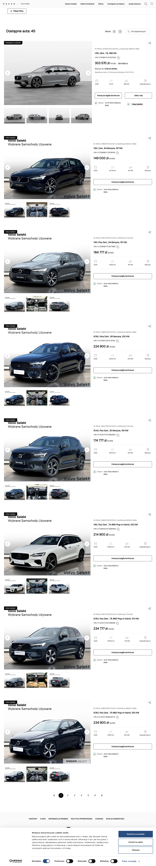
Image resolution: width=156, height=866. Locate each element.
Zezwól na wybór (135, 842)
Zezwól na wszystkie (135, 834)
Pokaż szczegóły (129, 861)
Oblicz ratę (138, 95)
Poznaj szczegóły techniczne (108, 95)
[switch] (69, 861)
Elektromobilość (87, 4)
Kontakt (33, 819)
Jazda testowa (134, 4)
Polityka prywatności (81, 819)
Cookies (99, 819)
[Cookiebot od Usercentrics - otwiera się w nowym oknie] (15, 861)
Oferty (101, 4)
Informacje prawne (58, 819)
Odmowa (136, 850)
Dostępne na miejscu (116, 4)
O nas (43, 819)
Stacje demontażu (115, 819)
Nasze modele (71, 4)
